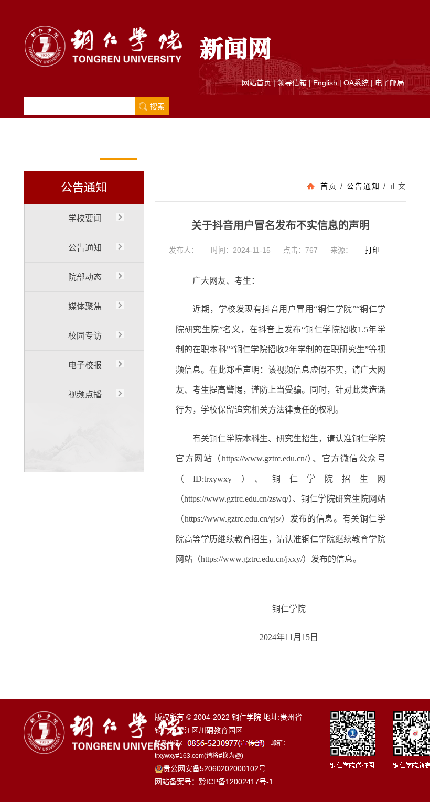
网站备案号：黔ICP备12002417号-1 (214, 781)
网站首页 (256, 83)
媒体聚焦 (194, 146)
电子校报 (270, 146)
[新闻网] (149, 44)
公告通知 (118, 146)
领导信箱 (292, 83)
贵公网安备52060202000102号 (214, 768)
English (325, 83)
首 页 (42, 146)
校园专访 (232, 146)
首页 (328, 186)
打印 (372, 250)
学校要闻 (80, 146)
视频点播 (308, 146)
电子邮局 (389, 83)
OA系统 (356, 83)
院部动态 (156, 146)
